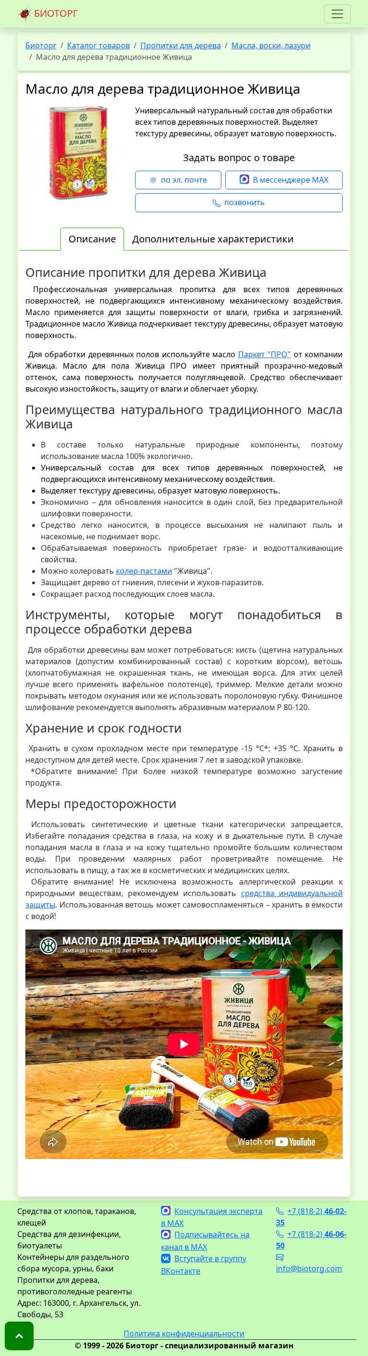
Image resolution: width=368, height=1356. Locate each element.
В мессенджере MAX (290, 180)
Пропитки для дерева (180, 45)
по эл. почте (184, 180)
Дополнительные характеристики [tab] (213, 238)
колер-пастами (144, 571)
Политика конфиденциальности (184, 1333)
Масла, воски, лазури (270, 45)
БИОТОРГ (55, 13)
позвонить (244, 202)
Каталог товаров (98, 45)
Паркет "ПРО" (264, 354)
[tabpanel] (184, 723)
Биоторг (41, 45)
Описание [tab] (92, 238)
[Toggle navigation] (337, 13)
